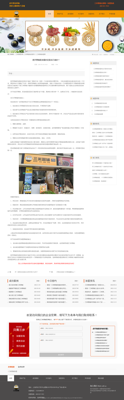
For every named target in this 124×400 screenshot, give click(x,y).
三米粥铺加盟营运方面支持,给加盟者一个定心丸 (103, 69)
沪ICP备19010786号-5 (77, 398)
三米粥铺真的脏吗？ (30, 54)
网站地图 (101, 378)
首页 (49, 14)
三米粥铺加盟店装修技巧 (100, 83)
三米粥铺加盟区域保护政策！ (101, 76)
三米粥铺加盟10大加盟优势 (101, 107)
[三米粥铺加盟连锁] (16, 388)
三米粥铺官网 (19, 54)
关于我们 (102, 14)
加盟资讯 (91, 14)
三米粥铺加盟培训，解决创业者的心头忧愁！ (103, 79)
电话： (43, 334)
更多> (38, 281)
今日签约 (81, 14)
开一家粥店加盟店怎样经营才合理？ (26, 272)
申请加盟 (112, 14)
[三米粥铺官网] (16, 13)
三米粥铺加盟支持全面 (100, 103)
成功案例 (70, 14)
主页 (100, 54)
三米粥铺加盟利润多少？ (101, 110)
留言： (43, 340)
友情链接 (11, 367)
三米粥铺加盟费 (41, 54)
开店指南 (112, 54)
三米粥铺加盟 (12, 371)
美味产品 (60, 14)
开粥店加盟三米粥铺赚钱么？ (66, 272)
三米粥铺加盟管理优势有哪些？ (102, 87)
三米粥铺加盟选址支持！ (100, 72)
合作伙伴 (21, 367)
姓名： (43, 328)
